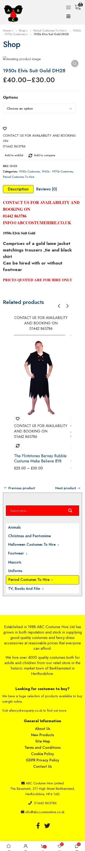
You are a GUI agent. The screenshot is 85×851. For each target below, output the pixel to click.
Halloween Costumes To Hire (32, 544)
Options (10, 97)
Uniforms (15, 570)
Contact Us (42, 766)
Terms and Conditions (42, 747)
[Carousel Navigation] (63, 306)
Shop (22, 30)
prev (59, 306)
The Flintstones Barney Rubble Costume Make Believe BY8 (40, 458)
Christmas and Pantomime (29, 536)
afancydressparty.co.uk (25, 710)
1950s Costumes (29, 171)
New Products (42, 735)
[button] (74, 63)
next (67, 306)
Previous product (21, 488)
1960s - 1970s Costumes (57, 171)
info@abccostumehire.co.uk (44, 812)
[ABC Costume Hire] (14, 13)
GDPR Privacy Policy (42, 760)
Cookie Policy (42, 753)
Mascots (14, 562)
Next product (65, 488)
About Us (42, 728)
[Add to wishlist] (5, 127)
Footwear (16, 553)
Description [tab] (18, 189)
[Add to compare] (30, 154)
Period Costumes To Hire (49, 30)
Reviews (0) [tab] (46, 189)
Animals (14, 527)
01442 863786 (45, 803)
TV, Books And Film (24, 588)
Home (7, 30)
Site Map (42, 741)
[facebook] (38, 825)
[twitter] (47, 825)
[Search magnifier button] (70, 511)
